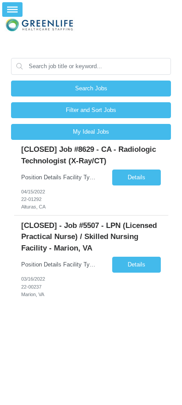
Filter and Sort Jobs (91, 110)
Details (136, 177)
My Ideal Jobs (91, 131)
